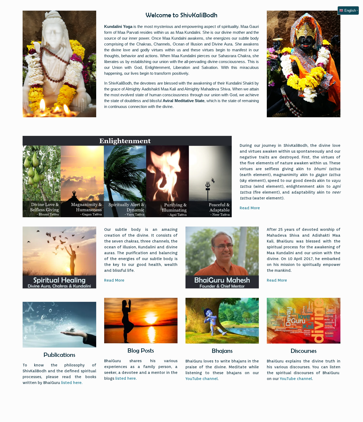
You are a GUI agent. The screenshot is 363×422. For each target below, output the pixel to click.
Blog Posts (141, 350)
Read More (250, 208)
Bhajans (222, 350)
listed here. (71, 382)
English (349, 10)
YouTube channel (201, 378)
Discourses (303, 350)
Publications (59, 354)
